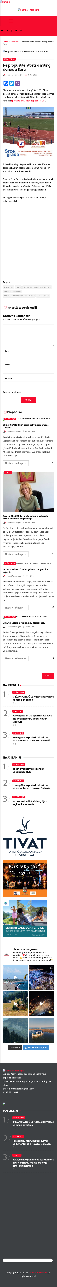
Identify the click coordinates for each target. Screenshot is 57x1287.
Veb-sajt (9, 378)
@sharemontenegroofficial (15, 1260)
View (26, 492)
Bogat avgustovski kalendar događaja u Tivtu (28, 770)
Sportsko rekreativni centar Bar (18, 296)
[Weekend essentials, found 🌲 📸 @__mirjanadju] (15, 1030)
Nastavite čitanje (14, 463)
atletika (8, 287)
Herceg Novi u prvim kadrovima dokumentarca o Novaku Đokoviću (31, 739)
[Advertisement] (28, 245)
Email (7, 365)
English (17, 711)
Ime (7, 351)
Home (5, 42)
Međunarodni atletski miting (36, 287)
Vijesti (8, 472)
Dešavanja (15, 42)
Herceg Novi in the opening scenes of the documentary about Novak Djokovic (32, 718)
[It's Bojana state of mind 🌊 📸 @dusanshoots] (41, 1030)
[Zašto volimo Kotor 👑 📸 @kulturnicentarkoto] (41, 1003)
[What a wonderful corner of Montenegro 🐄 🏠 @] (15, 1003)
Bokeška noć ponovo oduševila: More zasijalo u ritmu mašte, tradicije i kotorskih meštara (33, 1162)
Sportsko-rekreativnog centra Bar (28, 100)
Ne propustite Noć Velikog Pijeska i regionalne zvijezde (31, 803)
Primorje (18, 733)
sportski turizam (12, 291)
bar (17, 287)
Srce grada (43, 296)
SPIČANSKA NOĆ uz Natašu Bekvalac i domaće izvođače (32, 698)
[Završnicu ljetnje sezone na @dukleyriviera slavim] (41, 977)
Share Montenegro (37, 1272)
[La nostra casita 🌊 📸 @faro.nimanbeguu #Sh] (15, 977)
